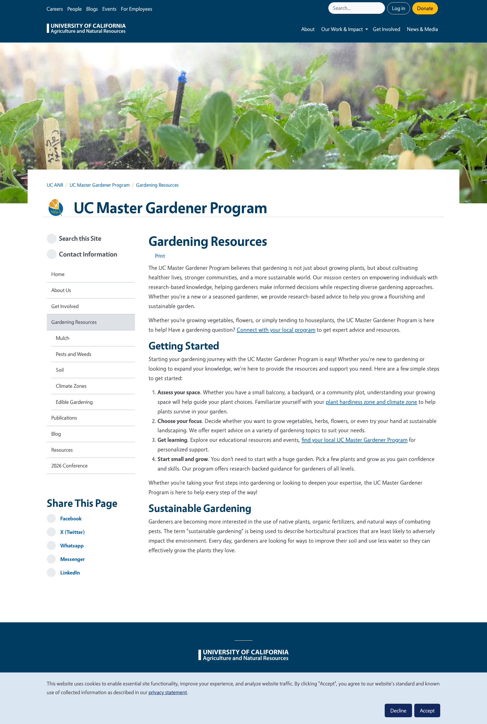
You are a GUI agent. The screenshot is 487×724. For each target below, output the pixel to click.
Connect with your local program (276, 329)
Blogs (92, 8)
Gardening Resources (74, 321)
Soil (60, 369)
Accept (427, 710)
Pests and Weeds (73, 354)
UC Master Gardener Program (100, 185)
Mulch (62, 338)
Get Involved (386, 29)
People (74, 8)
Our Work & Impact (342, 29)
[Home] (86, 29)
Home (58, 274)
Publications (64, 417)
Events (109, 8)
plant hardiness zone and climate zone (371, 401)
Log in (398, 8)
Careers (55, 8)
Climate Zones (71, 385)
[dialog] (243, 698)
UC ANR (55, 185)
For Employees (136, 8)
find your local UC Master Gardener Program (355, 439)
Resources (62, 449)
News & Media (422, 29)
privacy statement (168, 692)
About (308, 29)
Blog (56, 433)
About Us (61, 290)
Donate (425, 8)
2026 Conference (69, 465)
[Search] (381, 8)
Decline (398, 710)
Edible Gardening (74, 401)
